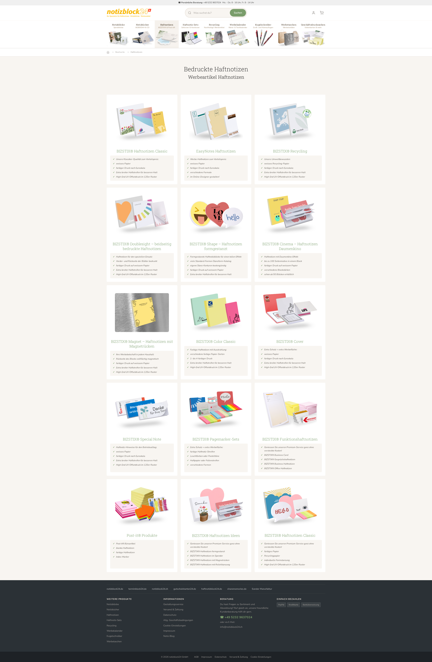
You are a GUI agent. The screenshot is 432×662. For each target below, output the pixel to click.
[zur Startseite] (129, 13)
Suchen (238, 12)
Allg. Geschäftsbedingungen (178, 620)
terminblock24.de (137, 588)
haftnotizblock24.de (211, 588)
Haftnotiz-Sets (114, 620)
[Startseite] (108, 52)
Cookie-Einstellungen (174, 625)
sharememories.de (236, 588)
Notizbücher (113, 609)
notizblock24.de (115, 588)
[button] (118, 35)
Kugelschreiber (114, 636)
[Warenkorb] (321, 13)
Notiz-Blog (168, 636)
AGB (196, 656)
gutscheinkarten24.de (184, 588)
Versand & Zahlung (173, 609)
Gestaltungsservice (173, 604)
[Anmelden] (313, 13)
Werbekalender (115, 630)
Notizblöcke (113, 604)
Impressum (169, 630)
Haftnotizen (136, 52)
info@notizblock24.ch (231, 627)
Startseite (120, 52)
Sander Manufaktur (262, 588)
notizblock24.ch (160, 588)
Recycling (111, 625)
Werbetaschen (114, 641)
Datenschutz (169, 615)
